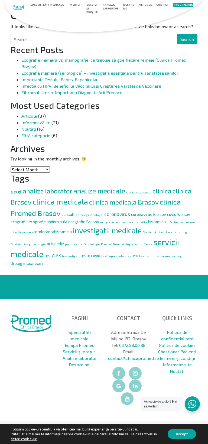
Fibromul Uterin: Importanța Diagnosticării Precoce (71, 92)
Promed (106, 244)
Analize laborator (111, 6)
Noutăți (28, 128)
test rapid (146, 256)
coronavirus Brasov (148, 214)
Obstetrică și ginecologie (28, 244)
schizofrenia (143, 244)
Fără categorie (35, 135)
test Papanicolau (113, 256)
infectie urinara (22, 232)
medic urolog (177, 232)
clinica (161, 191)
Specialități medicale (47, 4)
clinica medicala (60, 201)
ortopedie (55, 243)
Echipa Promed (80, 345)
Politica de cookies (177, 345)
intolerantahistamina (53, 231)
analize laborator (47, 191)
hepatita (141, 222)
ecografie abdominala (48, 221)
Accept (182, 434)
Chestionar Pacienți (177, 351)
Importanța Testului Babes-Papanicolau (59, 79)
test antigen (70, 256)
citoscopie (143, 192)
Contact (162, 4)
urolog (177, 256)
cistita (130, 192)
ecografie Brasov (83, 221)
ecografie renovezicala (117, 222)
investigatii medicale (107, 230)
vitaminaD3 (35, 263)
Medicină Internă (155, 232)
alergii (16, 191)
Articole (145, 4)
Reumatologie (123, 244)
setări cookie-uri (24, 439)
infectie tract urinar (181, 222)
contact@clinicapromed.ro (133, 358)
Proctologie (91, 244)
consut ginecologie (89, 214)
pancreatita (73, 244)
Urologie (18, 263)
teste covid (90, 255)
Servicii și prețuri (92, 8)
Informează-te (35, 122)
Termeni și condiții (177, 358)
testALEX (52, 255)
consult (68, 214)
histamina (157, 221)
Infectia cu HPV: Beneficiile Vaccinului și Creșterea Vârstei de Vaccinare (91, 85)
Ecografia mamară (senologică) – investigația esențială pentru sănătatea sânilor (99, 72)
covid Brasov (178, 214)
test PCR (132, 256)
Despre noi (128, 6)
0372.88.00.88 (132, 345)
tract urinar (162, 256)
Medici (75, 4)
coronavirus (117, 214)
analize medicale (99, 190)
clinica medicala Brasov (124, 202)
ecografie (19, 221)
